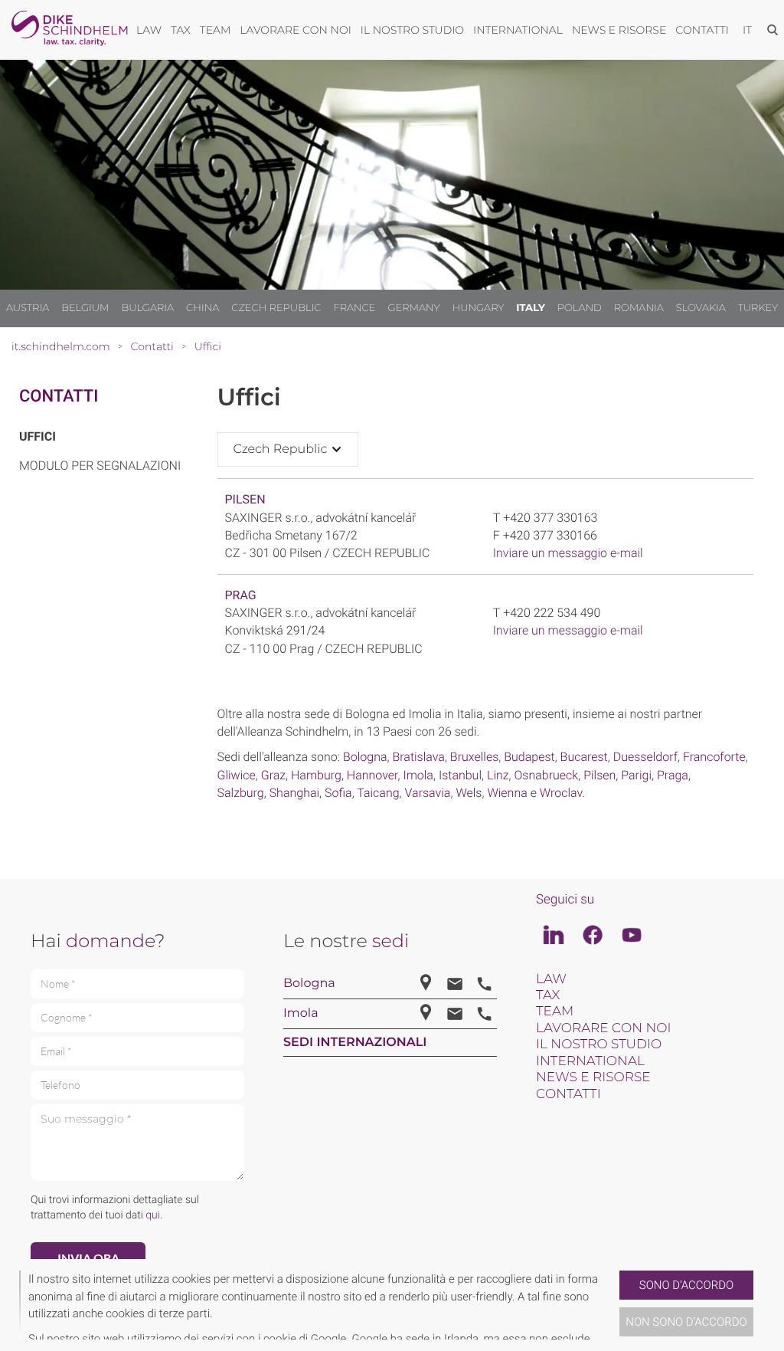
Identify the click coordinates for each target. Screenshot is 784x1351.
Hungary (478, 308)
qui (152, 1215)
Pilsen (245, 499)
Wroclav (561, 792)
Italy (530, 308)
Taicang (378, 792)
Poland (579, 308)
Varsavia (428, 792)
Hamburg (316, 775)
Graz (273, 775)
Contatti (58, 396)
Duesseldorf (645, 756)
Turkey (758, 308)
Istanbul (460, 775)
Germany (413, 308)
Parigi (636, 775)
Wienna (507, 792)
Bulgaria (147, 308)
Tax (548, 995)
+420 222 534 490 (551, 612)
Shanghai (294, 792)
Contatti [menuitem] (702, 30)
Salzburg (240, 792)
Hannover (372, 775)
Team (554, 1011)
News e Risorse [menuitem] (619, 30)
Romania (639, 308)
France (354, 308)
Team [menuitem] (215, 30)
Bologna (365, 756)
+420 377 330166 (550, 535)
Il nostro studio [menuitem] (412, 30)
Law (551, 979)
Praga (672, 775)
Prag (240, 595)
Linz (498, 775)
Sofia (338, 792)
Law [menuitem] (149, 30)
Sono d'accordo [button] (686, 1285)
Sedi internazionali (354, 1042)
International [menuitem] (518, 30)
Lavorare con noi (603, 1028)
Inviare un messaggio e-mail (568, 553)
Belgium (85, 308)
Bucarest (584, 756)
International (590, 1061)
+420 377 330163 (550, 517)
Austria (27, 308)
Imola (418, 775)
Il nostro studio (599, 1044)
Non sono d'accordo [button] (686, 1322)
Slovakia (701, 308)
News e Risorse (593, 1077)
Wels (469, 792)
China (202, 308)
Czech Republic (276, 308)
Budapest (529, 756)
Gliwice (236, 775)
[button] (613, 1305)
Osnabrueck (546, 775)
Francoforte (714, 756)
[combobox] (288, 449)
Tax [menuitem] (181, 30)
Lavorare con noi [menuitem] (295, 30)
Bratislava (418, 756)
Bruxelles (474, 756)
